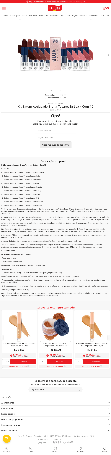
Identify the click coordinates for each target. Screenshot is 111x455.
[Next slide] (108, 55)
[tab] (50, 90)
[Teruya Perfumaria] (55, 8)
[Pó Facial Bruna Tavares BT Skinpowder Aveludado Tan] (55, 339)
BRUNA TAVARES (55, 103)
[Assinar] (80, 389)
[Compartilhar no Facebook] (57, 95)
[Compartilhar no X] (62, 95)
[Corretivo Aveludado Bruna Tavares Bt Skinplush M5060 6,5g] (92, 339)
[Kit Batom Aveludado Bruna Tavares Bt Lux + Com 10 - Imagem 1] (55, 55)
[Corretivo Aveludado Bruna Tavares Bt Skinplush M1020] (19, 339)
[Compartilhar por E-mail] (65, 95)
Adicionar (23, 362)
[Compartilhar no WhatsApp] (60, 95)
